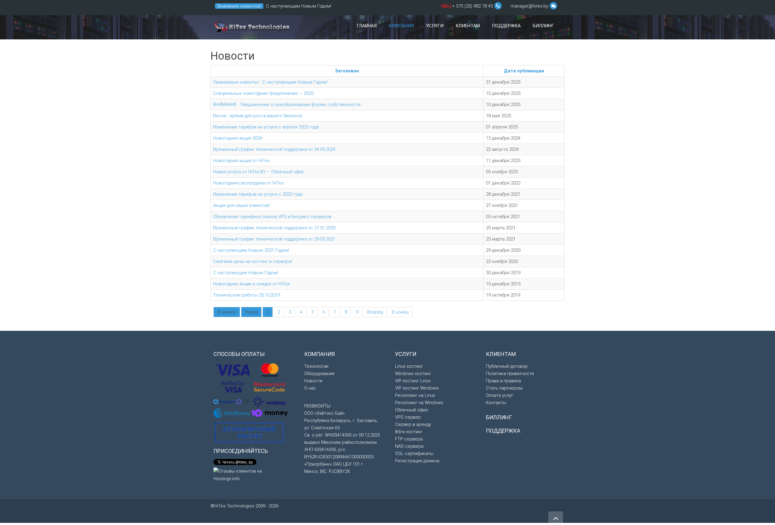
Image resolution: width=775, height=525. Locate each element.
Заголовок (347, 71)
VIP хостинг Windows (417, 388)
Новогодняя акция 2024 (237, 138)
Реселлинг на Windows (419, 402)
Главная (367, 25)
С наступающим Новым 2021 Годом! (251, 250)
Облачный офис (411, 410)
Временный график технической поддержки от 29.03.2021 (274, 239)
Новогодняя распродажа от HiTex (248, 183)
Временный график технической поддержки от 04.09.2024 (274, 149)
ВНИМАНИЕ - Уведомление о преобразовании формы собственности (287, 104)
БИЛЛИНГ (499, 417)
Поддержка (506, 25)
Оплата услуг (499, 395)
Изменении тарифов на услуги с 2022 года (257, 194)
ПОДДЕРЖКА (503, 430)
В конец (400, 312)
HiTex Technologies (251, 27)
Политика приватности (510, 373)
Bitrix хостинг (408, 431)
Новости (313, 381)
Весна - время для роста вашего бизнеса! (257, 115)
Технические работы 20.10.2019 (246, 295)
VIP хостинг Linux (412, 381)
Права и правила (503, 381)
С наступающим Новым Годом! (298, 6)
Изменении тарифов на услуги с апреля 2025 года (266, 127)
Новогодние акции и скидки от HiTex (251, 284)
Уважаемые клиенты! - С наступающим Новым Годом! (270, 82)
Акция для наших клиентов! (241, 205)
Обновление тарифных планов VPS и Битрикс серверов (272, 216)
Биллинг (543, 25)
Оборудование (319, 373)
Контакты (496, 402)
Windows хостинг (413, 373)
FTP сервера (409, 439)
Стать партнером (504, 388)
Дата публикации (524, 71)
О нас (310, 388)
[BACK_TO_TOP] (478, 515)
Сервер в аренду (413, 424)
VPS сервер (408, 417)
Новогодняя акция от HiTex (241, 160)
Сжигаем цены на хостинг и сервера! (252, 261)
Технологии (316, 366)
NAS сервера (409, 446)
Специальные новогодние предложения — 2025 (263, 93)
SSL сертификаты (414, 453)
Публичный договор (507, 366)
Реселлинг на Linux (415, 395)
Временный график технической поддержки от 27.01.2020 (274, 228)
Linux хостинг (409, 366)
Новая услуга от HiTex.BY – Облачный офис (259, 171)
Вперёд (375, 312)
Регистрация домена (417, 461)
